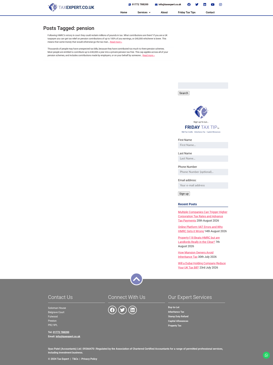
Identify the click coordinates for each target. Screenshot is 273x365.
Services (142, 12)
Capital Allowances (178, 321)
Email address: (187, 180)
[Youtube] (212, 4)
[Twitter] (197, 4)
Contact (210, 12)
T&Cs (75, 358)
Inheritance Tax (176, 311)
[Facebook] (189, 4)
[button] (144, 12)
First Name (185, 140)
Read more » (116, 42)
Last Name (185, 153)
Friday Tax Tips (186, 12)
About (164, 12)
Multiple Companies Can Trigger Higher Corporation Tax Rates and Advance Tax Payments (202, 216)
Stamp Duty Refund (178, 316)
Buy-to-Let (173, 307)
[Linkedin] (205, 4)
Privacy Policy (89, 358)
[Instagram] (220, 4)
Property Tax (174, 325)
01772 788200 (61, 332)
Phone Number (187, 166)
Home (123, 12)
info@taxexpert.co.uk (68, 336)
